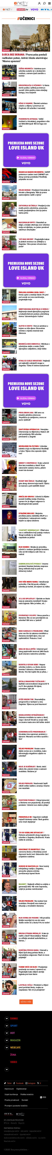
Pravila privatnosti (12, 1100)
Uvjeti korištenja (11, 1094)
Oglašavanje (21, 1088)
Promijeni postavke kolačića (16, 1105)
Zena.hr (14, 1123)
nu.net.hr (42, 1137)
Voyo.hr (21, 1123)
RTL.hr (6, 1123)
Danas (14, 1018)
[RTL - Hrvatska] (8, 1114)
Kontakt (25, 1100)
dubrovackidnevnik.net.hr (14, 1137)
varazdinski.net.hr (11, 1134)
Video (13, 1062)
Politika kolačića (27, 1094)
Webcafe (15, 1047)
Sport (13, 1026)
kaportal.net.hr (35, 1131)
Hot (12, 1033)
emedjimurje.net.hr (11, 1131)
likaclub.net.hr (9, 1141)
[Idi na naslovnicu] (21, 6)
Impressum (9, 1088)
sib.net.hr (24, 1131)
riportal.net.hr (25, 1134)
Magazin (15, 1040)
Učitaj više (26, 1002)
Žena (13, 1055)
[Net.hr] (20, 1114)
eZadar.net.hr (31, 1137)
